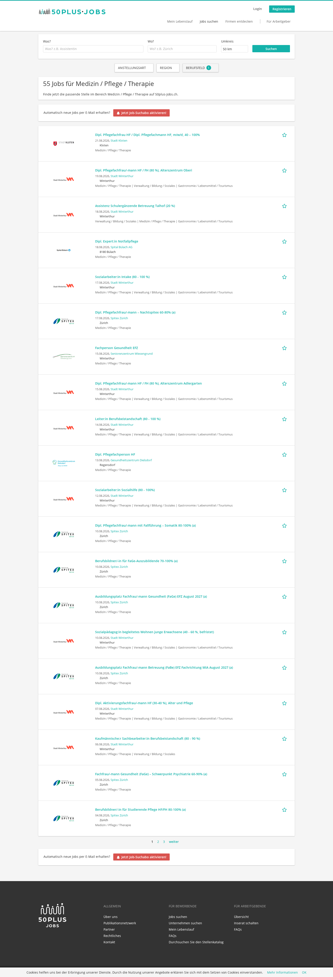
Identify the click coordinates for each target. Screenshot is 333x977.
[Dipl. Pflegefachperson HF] (63, 463)
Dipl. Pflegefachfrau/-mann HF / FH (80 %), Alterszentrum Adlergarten (148, 383)
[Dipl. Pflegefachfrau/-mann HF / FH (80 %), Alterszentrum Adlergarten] (63, 392)
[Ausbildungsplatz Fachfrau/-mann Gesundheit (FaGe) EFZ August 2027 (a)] (63, 605)
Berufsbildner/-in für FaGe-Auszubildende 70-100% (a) (136, 561)
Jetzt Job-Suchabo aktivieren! (143, 113)
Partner (109, 929)
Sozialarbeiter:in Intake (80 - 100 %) (122, 277)
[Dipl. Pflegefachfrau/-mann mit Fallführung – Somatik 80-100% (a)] (63, 534)
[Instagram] (55, 937)
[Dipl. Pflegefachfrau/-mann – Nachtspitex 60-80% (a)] (63, 321)
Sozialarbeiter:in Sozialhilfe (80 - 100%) (125, 490)
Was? (47, 41)
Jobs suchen (209, 21)
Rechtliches (112, 936)
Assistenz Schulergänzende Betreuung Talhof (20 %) (135, 206)
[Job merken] (285, 134)
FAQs (172, 936)
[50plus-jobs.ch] (72, 11)
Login (257, 9)
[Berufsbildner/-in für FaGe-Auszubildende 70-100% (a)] (63, 569)
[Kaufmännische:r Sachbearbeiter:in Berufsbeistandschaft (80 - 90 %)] (63, 747)
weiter (174, 841)
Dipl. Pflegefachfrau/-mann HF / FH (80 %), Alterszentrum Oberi (143, 170)
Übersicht (241, 917)
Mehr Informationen (282, 972)
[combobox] (93, 48)
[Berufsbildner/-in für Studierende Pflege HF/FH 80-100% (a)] (63, 818)
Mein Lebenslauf (180, 21)
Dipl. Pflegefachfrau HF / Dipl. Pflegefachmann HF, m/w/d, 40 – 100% (147, 135)
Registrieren (282, 9)
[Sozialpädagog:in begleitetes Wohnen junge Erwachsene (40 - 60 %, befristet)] (63, 640)
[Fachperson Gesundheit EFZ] (63, 356)
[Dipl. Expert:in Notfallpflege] (63, 249)
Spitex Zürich (119, 318)
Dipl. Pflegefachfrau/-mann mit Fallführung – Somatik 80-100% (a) (145, 525)
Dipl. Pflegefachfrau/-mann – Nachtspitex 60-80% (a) (135, 312)
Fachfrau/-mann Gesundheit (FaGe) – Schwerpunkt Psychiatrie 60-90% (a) (151, 774)
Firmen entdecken (239, 21)
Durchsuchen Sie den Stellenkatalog (196, 942)
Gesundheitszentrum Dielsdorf (131, 460)
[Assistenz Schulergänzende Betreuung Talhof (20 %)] (63, 214)
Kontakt (109, 942)
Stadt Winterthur (122, 176)
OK (304, 972)
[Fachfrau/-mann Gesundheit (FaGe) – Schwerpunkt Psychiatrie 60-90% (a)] (63, 782)
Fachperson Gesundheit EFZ (116, 348)
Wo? (151, 41)
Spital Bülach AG (121, 247)
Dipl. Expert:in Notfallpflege (116, 241)
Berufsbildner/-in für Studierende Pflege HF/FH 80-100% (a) (140, 809)
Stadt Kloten (119, 141)
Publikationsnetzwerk (120, 923)
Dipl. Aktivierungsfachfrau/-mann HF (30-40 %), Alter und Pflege (144, 703)
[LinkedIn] (41, 937)
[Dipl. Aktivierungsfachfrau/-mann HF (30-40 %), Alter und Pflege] (63, 711)
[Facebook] (49, 937)
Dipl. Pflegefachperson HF (115, 454)
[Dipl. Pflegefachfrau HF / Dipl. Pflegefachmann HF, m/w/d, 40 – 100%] (63, 143)
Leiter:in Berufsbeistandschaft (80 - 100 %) (127, 419)
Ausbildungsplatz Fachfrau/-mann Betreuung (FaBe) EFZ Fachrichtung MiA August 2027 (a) (164, 667)
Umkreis (227, 41)
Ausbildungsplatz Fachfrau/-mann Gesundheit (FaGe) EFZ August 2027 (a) (151, 596)
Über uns (111, 917)
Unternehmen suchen (185, 923)
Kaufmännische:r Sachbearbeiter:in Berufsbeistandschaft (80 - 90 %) (147, 738)
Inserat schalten (246, 923)
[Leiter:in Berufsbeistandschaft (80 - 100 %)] (63, 427)
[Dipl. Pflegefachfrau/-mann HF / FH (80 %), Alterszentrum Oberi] (63, 178)
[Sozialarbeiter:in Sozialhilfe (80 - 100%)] (63, 498)
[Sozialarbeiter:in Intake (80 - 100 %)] (63, 285)
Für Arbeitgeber (279, 21)
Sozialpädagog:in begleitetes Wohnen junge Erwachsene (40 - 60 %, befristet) (154, 632)
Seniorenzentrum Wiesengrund (132, 354)
